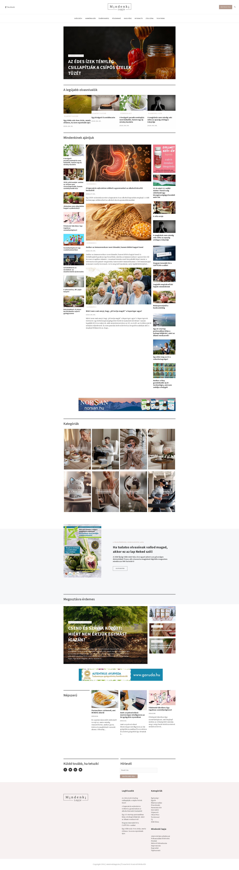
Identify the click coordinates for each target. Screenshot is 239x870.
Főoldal (154, 841)
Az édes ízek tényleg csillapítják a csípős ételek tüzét (99, 67)
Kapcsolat (155, 848)
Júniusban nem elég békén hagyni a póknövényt (73, 207)
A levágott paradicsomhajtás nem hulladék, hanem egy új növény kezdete (132, 119)
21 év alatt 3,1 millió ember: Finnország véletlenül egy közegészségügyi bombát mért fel (164, 193)
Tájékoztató (155, 850)
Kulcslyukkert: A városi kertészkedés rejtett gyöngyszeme (72, 311)
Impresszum (156, 846)
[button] (120, 568)
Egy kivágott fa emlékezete (103, 117)
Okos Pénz (128, 18)
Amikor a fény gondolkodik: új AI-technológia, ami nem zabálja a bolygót (162, 384)
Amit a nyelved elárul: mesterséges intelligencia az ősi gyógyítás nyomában (132, 715)
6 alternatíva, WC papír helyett (72, 290)
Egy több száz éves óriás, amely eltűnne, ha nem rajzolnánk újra (77, 121)
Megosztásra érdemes (80, 622)
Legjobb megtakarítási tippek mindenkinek (163, 285)
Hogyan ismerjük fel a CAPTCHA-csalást (162, 264)
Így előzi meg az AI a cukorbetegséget (162, 358)
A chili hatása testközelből (161, 630)
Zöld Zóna (149, 18)
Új (152, 819)
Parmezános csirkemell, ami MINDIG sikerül (103, 711)
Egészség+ (78, 18)
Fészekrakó (116, 18)
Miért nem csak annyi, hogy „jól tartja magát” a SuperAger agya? (114, 311)
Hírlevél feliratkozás (159, 843)
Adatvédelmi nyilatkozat (160, 836)
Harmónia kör (90, 18)
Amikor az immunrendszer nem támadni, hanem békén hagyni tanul (114, 247)
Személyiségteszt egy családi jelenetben (71, 249)
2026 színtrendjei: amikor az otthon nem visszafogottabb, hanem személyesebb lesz (73, 185)
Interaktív (139, 18)
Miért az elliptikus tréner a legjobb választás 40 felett (161, 646)
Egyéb (153, 800)
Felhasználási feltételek (160, 838)
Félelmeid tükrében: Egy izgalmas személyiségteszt (160, 708)
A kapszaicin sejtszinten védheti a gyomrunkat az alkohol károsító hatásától (114, 189)
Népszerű (155, 812)
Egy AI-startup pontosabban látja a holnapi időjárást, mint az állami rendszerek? (164, 332)
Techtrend (160, 18)
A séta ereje (158, 216)
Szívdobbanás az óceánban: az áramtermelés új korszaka (73, 270)
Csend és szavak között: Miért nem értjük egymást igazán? (97, 634)
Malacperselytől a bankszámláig (160, 306)
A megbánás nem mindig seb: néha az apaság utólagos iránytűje (160, 119)
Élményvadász (104, 18)
